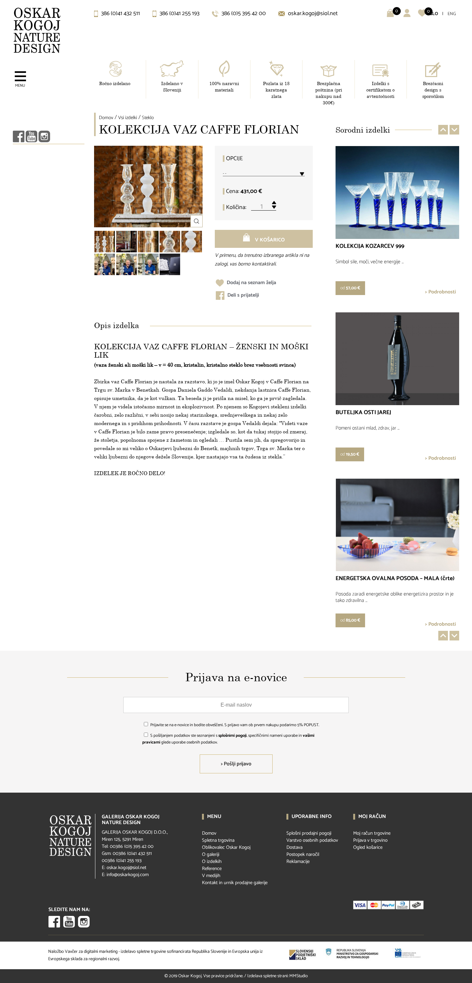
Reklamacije (298, 861)
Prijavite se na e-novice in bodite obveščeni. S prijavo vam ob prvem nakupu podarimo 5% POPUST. (234, 725)
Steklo (148, 118)
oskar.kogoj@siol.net (312, 13)
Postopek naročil (302, 854)
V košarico (269, 240)
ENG (452, 14)
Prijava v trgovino (370, 840)
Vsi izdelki (127, 118)
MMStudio (298, 976)
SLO (434, 14)
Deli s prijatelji (242, 295)
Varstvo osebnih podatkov (312, 840)
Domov (106, 118)
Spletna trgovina (218, 840)
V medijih (211, 876)
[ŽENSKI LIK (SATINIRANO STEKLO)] (191, 242)
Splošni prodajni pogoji (308, 833)
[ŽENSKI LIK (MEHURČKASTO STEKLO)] (169, 242)
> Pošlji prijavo (236, 764)
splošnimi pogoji (232, 735)
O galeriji (210, 854)
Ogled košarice (367, 847)
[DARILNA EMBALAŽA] (169, 264)
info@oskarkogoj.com (128, 875)
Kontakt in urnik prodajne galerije (234, 883)
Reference (212, 869)
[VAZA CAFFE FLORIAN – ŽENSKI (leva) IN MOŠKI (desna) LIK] (104, 242)
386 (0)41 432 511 (120, 13)
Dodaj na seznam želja (250, 282)
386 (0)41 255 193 (178, 13)
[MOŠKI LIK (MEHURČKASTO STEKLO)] (148, 242)
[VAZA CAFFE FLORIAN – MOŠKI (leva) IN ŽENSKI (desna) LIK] (126, 242)
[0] (422, 15)
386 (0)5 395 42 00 (243, 13)
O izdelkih (212, 861)
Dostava (294, 847)
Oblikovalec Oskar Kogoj (226, 847)
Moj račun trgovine (371, 833)
